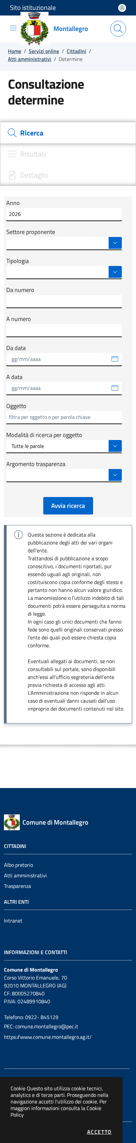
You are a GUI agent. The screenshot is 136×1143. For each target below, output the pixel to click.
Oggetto (16, 406)
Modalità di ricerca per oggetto (44, 435)
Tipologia (17, 261)
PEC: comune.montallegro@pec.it (41, 1026)
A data (14, 377)
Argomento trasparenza (35, 464)
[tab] (68, 132)
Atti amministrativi (25, 875)
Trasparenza (17, 886)
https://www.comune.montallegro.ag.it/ (48, 1037)
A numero (18, 319)
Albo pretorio (18, 865)
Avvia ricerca (68, 505)
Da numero (20, 290)
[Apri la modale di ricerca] (118, 29)
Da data (16, 348)
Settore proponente (30, 232)
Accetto (99, 1131)
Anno (13, 203)
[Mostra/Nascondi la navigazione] (13, 28)
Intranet (13, 920)
